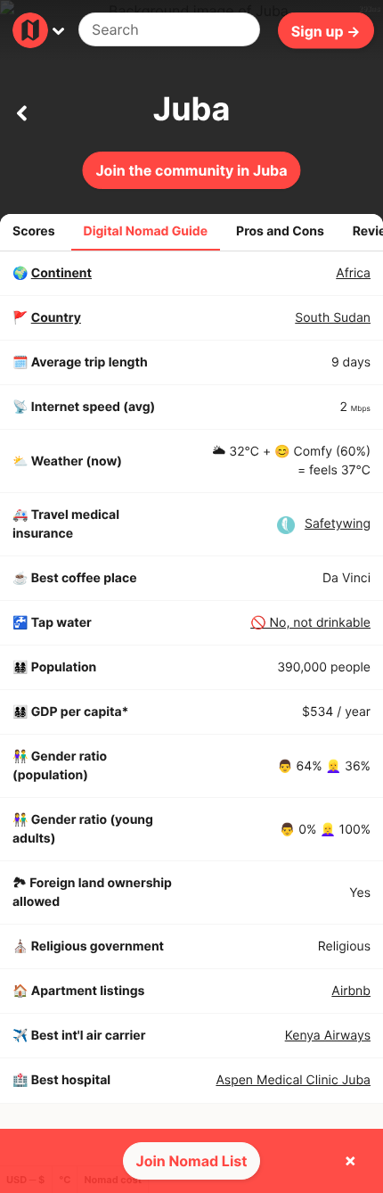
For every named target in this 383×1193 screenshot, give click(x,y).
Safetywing (338, 523)
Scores (33, 231)
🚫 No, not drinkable (310, 622)
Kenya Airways (328, 1035)
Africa (353, 273)
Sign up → (326, 30)
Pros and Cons (280, 231)
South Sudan (333, 317)
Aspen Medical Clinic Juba (293, 1080)
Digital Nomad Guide (146, 231)
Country (56, 317)
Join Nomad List (192, 1161)
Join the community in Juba (191, 170)
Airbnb (351, 991)
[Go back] (21, 109)
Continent (61, 273)
